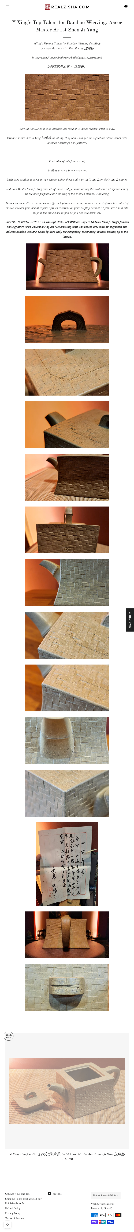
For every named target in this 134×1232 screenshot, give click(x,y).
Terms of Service (14, 1218)
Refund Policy (12, 1208)
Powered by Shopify (102, 1208)
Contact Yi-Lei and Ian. (17, 1193)
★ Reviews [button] (130, 620)
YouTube (57, 1193)
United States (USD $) (104, 1195)
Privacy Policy (13, 1213)
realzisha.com (106, 1203)
